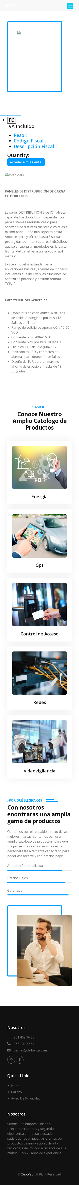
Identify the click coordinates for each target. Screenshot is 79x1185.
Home (15, 1085)
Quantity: (18, 155)
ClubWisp (27, 1174)
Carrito (16, 1092)
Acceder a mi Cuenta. (26, 162)
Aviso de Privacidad (26, 1098)
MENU (9, 5)
